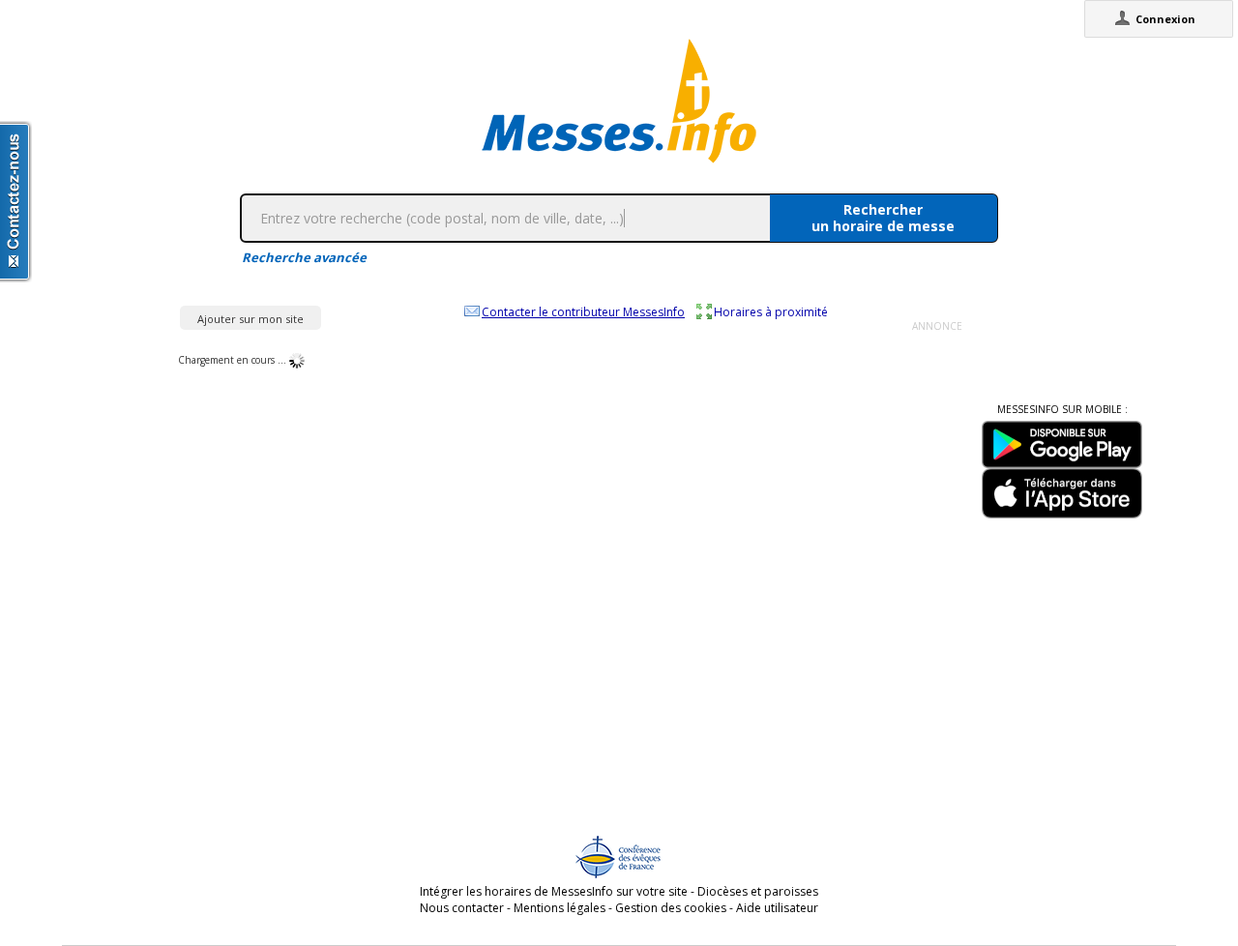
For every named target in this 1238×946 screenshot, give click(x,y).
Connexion (1165, 19)
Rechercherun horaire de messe (883, 217)
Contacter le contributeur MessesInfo (583, 311)
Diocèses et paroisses (757, 891)
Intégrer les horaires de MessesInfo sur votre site (554, 891)
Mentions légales (559, 908)
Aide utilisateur (777, 908)
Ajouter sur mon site (250, 318)
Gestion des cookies (670, 908)
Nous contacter (462, 908)
